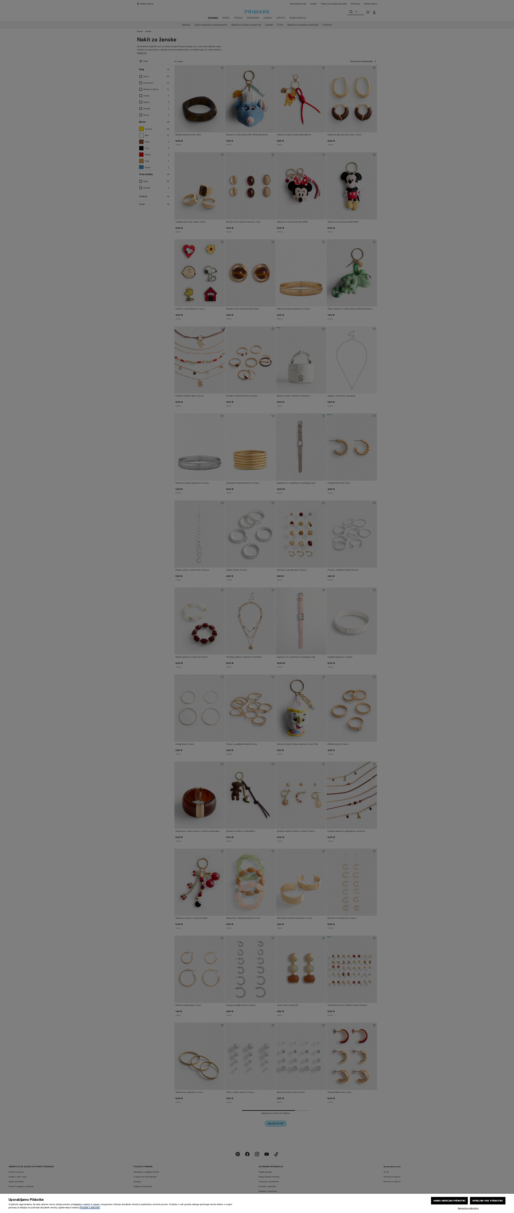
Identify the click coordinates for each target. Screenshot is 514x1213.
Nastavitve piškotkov (468, 1208)
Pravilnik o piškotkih (89, 1207)
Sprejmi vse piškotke (487, 1200)
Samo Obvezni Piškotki (449, 1200)
